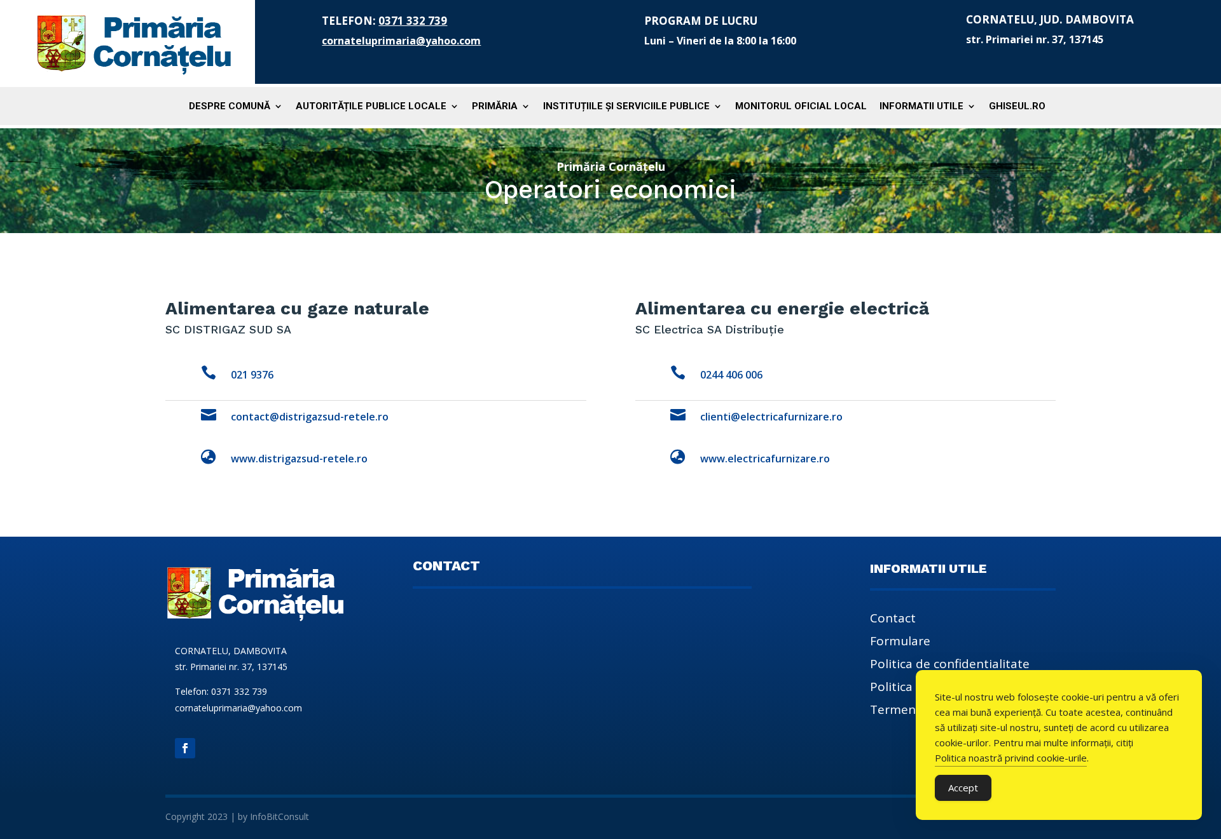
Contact (893, 620)
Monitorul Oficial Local (801, 107)
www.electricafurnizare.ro (765, 459)
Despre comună (229, 107)
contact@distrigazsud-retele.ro (310, 417)
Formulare (900, 642)
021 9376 (252, 375)
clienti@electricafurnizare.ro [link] (771, 417)
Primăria (495, 107)
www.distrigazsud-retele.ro (299, 459)
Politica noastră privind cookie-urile (1011, 757)
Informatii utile (921, 107)
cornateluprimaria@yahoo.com (401, 41)
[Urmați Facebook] (185, 748)
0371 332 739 (412, 20)
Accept (963, 787)
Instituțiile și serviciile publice (626, 107)
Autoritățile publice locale (371, 107)
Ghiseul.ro (1017, 107)
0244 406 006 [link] (731, 375)
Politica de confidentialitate (950, 665)
